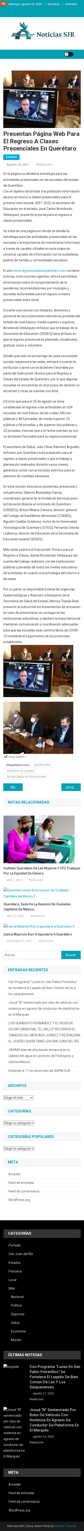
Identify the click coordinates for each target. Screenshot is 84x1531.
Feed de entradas (21, 1183)
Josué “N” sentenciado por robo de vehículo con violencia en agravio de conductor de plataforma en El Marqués (43, 1008)
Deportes (17, 1314)
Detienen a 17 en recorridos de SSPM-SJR (39, 1071)
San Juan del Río (21, 1254)
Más (12, 1288)
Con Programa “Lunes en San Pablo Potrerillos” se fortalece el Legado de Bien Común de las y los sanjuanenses (42, 988)
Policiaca (15, 1271)
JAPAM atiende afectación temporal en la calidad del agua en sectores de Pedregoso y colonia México (41, 1056)
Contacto (71, 4)
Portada (15, 1245)
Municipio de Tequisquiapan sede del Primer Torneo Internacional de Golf (17, 787)
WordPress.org (19, 1200)
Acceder (14, 1174)
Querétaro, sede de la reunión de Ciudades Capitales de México (37, 906)
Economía (18, 1331)
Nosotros (54, 4)
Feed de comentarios (23, 1191)
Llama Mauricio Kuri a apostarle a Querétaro (38, 934)
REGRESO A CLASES (21, 771)
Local (12, 1280)
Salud (15, 1323)
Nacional (17, 1297)
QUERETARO (42, 765)
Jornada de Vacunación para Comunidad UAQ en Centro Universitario (73, 787)
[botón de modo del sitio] (69, 54)
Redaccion (44, 164)
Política (16, 1305)
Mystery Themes (65, 1526)
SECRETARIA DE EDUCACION (26, 776)
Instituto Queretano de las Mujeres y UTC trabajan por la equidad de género (42, 870)
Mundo (16, 1340)
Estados (11, 157)
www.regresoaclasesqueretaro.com (39, 270)
